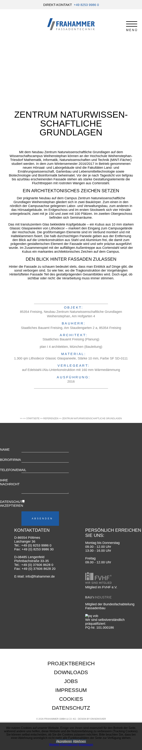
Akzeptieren (64, 741)
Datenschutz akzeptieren (10, 503)
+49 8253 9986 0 (86, 5)
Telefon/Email (10, 470)
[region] (71, 74)
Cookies (71, 699)
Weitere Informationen (63, 744)
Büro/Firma (10, 460)
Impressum (71, 690)
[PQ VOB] (91, 616)
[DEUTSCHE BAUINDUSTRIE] (98, 600)
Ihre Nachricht (10, 482)
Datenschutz (71, 708)
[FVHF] (98, 583)
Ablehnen (79, 741)
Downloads (71, 672)
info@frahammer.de (40, 576)
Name (5, 449)
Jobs (71, 681)
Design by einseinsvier (92, 719)
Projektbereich (71, 663)
